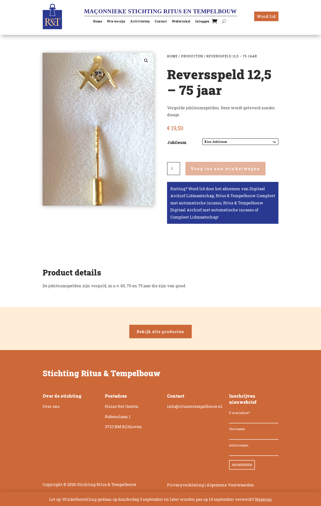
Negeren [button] (263, 499)
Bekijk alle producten (160, 331)
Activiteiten (140, 21)
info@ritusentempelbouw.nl (195, 406)
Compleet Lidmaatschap (193, 217)
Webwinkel (181, 21)
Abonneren (242, 465)
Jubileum (176, 142)
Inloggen (202, 21)
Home (97, 21)
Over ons (51, 406)
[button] (146, 61)
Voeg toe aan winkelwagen (225, 168)
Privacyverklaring (185, 484)
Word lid (266, 16)
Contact (161, 21)
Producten (192, 56)
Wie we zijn (116, 21)
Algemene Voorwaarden (230, 484)
